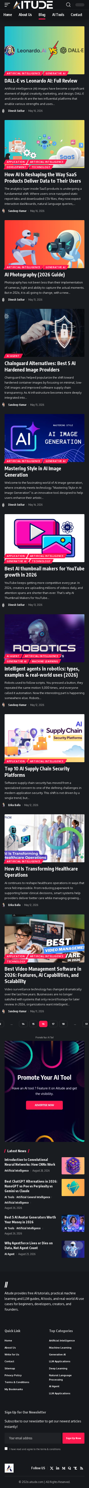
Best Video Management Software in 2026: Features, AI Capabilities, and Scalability (43, 975)
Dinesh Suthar (16, 110)
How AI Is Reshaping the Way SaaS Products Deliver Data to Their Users (43, 177)
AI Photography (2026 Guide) (35, 274)
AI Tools (9, 1197)
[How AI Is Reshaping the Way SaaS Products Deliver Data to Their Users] (44, 144)
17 (53, 1023)
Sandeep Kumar (17, 211)
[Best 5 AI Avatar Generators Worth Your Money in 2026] (73, 1223)
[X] (52, 1468)
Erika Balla (14, 805)
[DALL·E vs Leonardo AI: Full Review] (44, 50)
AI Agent (13, 356)
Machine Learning (45, 661)
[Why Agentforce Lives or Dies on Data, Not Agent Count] (73, 1249)
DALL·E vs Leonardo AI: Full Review (41, 80)
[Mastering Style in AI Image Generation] (44, 438)
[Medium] (63, 1468)
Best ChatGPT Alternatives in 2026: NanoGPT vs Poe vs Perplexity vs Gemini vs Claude (31, 1186)
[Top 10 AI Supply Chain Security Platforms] (44, 738)
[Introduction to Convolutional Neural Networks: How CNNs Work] (73, 1165)
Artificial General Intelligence (33, 1197)
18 (63, 1023)
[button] (8, 5)
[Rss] (81, 1468)
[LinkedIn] (57, 1468)
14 (23, 1023)
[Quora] (69, 1468)
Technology (41, 167)
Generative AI (55, 73)
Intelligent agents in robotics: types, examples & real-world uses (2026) (42, 671)
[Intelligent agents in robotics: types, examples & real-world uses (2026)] (44, 638)
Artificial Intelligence (23, 73)
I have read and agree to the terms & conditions (34, 1449)
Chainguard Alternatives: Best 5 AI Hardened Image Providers (40, 366)
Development (16, 167)
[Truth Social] (75, 1468)
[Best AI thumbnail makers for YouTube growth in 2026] (44, 538)
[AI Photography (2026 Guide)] (44, 244)
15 (33, 1023)
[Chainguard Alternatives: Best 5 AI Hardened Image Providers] (44, 333)
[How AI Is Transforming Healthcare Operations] (44, 838)
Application (16, 161)
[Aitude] (33, 5)
